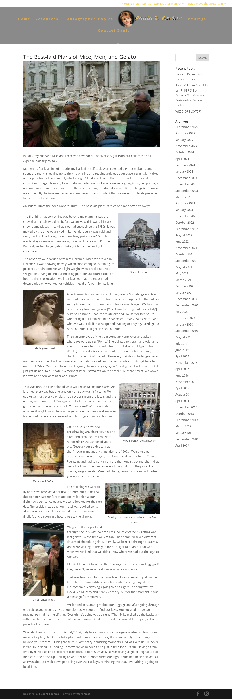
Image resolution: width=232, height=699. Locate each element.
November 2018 (186, 363)
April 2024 (182, 159)
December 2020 (186, 299)
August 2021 (183, 267)
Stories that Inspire (167, 4)
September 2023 (186, 191)
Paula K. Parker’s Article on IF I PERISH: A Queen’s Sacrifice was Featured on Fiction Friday (191, 95)
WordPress (83, 694)
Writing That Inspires (136, 4)
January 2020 (184, 324)
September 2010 (186, 439)
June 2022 (182, 242)
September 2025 (186, 127)
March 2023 (183, 197)
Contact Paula (114, 31)
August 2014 (183, 394)
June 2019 (182, 350)
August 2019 (183, 337)
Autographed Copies (90, 19)
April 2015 (182, 388)
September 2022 (186, 229)
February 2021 (185, 286)
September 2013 (186, 420)
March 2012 (183, 426)
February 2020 (185, 318)
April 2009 (182, 445)
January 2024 (184, 172)
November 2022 (186, 216)
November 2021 (186, 248)
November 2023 (186, 184)
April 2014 (182, 401)
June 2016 (182, 375)
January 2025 (184, 140)
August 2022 (183, 235)
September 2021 (186, 261)
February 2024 (185, 165)
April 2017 (182, 369)
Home (24, 19)
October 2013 (184, 414)
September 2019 (186, 331)
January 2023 (184, 210)
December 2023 (186, 178)
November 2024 (186, 146)
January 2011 (184, 433)
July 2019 (181, 344)
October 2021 (184, 254)
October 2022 (184, 223)
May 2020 (181, 312)
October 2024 (184, 152)
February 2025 (185, 133)
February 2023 (185, 203)
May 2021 (181, 273)
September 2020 (186, 305)
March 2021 (183, 280)
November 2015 (186, 382)
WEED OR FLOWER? (188, 111)
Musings (196, 19)
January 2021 (184, 293)
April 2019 (182, 356)
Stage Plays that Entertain (205, 4)
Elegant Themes (49, 694)
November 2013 (186, 407)
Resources (47, 19)
